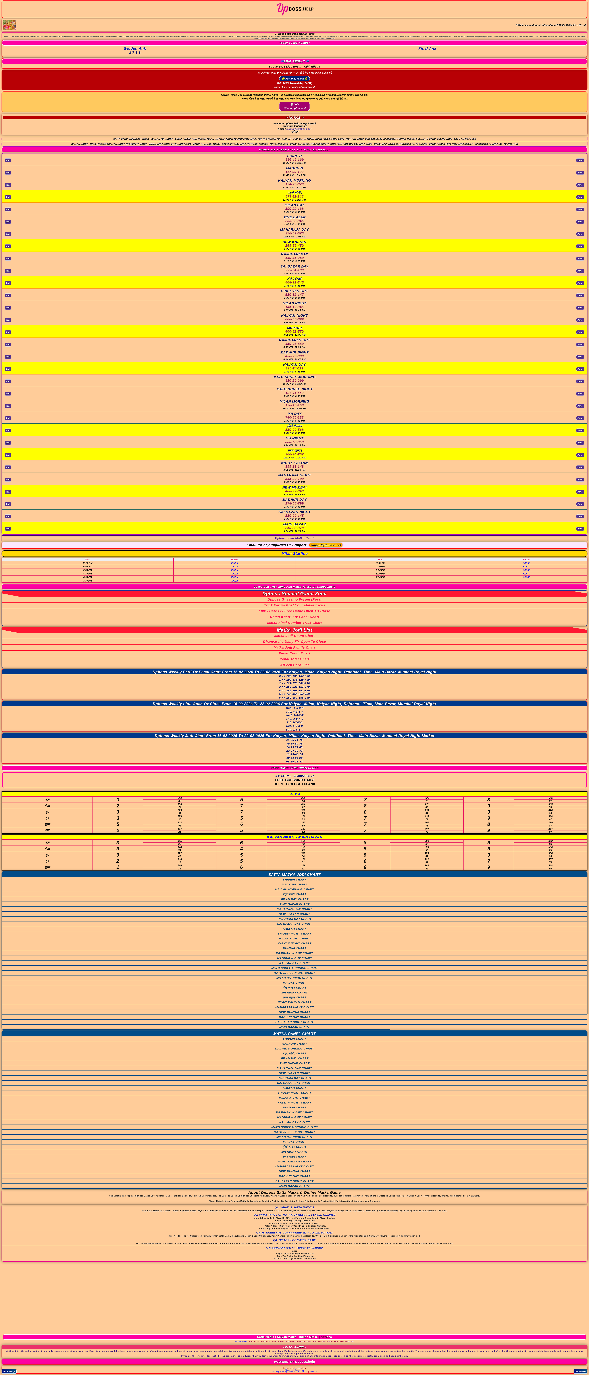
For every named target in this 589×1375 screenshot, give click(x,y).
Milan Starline (294, 553)
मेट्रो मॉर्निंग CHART (294, 894)
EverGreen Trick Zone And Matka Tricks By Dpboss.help (294, 586)
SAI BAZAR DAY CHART (294, 923)
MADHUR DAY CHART (294, 1017)
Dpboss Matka (241, 1341)
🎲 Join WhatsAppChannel (294, 106)
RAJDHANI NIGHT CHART (294, 953)
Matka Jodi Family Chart (294, 647)
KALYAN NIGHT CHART (294, 943)
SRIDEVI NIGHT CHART (294, 933)
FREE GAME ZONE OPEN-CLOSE (294, 768)
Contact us (299, 1370)
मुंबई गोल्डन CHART (294, 987)
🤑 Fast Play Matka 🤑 (294, 78)
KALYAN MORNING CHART (294, 889)
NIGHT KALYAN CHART (294, 1002)
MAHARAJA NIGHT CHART (294, 1007)
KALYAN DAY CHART (294, 963)
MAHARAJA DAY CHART (294, 909)
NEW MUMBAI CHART (294, 1012)
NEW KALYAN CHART (294, 913)
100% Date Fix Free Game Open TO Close (294, 611)
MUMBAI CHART (294, 948)
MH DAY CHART (294, 982)
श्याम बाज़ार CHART (294, 997)
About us (289, 1370)
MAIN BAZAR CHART (294, 1026)
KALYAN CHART (294, 928)
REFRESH (581, 1371)
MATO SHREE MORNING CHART (294, 968)
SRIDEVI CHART (294, 879)
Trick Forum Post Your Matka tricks (294, 605)
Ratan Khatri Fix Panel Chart (294, 617)
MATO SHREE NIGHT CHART (294, 972)
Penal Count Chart (294, 653)
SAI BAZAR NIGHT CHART (294, 1022)
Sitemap (313, 1372)
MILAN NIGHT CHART (294, 938)
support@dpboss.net (298, 129)
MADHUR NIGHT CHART (294, 958)
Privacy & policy (279, 1372)
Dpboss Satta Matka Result (294, 538)
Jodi (8, 160)
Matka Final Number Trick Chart (294, 623)
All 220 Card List (294, 665)
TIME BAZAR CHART (295, 904)
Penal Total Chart (294, 659)
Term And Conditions (298, 1372)
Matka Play (9, 1371)
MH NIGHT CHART (294, 992)
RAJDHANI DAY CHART (295, 918)
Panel (580, 160)
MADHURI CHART (294, 884)
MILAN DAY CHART (294, 899)
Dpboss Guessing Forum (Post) (294, 599)
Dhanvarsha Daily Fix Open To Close (294, 642)
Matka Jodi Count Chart (294, 636)
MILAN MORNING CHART (294, 977)
